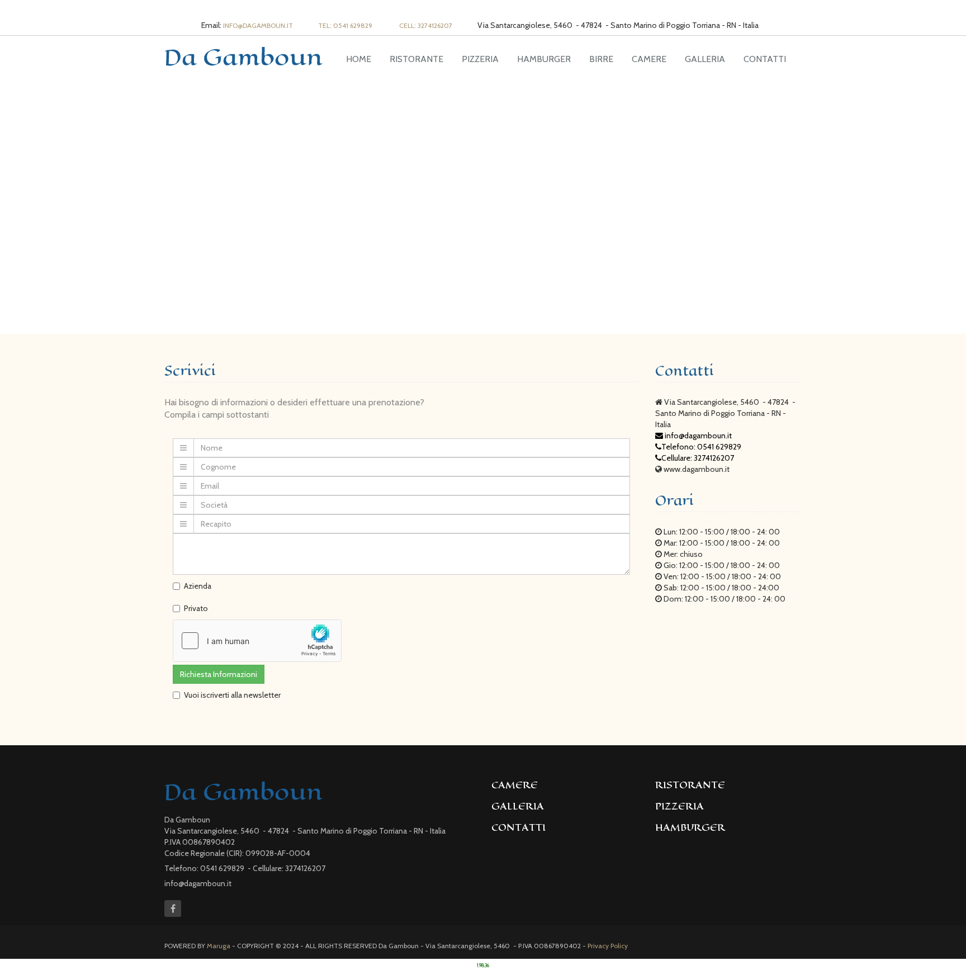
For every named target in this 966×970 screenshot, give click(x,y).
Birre (601, 59)
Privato (196, 608)
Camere (649, 59)
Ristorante (416, 59)
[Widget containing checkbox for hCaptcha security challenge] (257, 640)
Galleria (705, 59)
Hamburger (544, 59)
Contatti (765, 59)
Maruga (218, 945)
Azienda (197, 586)
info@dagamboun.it (258, 25)
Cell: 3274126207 (425, 25)
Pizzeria (480, 59)
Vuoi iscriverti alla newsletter (232, 695)
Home (358, 59)
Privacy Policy (608, 945)
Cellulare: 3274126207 (697, 458)
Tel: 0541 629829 (346, 25)
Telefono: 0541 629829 (702, 447)
